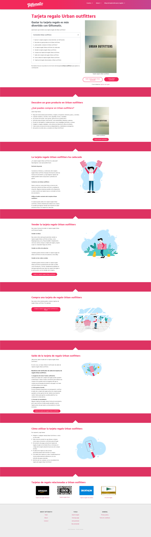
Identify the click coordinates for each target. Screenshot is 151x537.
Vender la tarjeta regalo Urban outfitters (45, 50)
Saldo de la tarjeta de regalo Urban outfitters (47, 55)
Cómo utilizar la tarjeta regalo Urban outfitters (47, 57)
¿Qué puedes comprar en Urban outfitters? (46, 45)
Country (89, 3)
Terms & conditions (105, 518)
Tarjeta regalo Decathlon (86, 498)
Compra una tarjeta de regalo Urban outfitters (47, 52)
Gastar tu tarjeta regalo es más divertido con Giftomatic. (49, 40)
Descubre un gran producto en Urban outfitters (47, 42)
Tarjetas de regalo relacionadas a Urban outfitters (48, 60)
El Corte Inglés (108, 498)
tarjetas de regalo (105, 84)
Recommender (75, 524)
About (98, 3)
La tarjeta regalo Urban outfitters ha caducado (47, 47)
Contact (46, 521)
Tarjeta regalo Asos (64, 497)
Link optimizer (75, 521)
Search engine (75, 515)
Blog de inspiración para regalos (113, 3)
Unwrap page (75, 518)
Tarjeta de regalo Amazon (42, 498)
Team (46, 515)
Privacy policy (105, 515)
